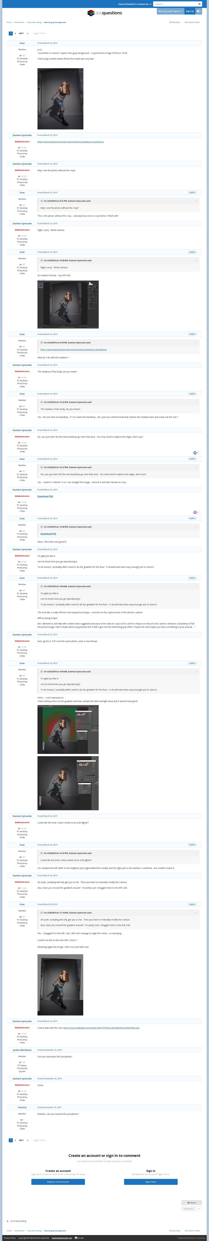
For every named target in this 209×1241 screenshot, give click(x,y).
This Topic (188, 4)
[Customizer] (199, 11)
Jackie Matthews (22, 1050)
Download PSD (45, 496)
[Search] (199, 4)
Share (192, 1202)
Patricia (22, 1107)
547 (23, 55)
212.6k (23, 147)
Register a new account (58, 1181)
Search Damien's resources (133, 4)
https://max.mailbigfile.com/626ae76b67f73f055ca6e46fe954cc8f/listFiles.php (101, 1027)
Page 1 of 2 (39, 33)
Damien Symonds (22, 135)
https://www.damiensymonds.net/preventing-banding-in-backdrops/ (70, 141)
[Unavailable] (60, 98)
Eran (22, 43)
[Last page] (28, 33)
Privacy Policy (9, 1238)
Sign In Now (150, 1181)
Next (21, 33)
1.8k (23, 1062)
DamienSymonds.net (62, 1238)
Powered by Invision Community (191, 1238)
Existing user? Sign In (169, 11)
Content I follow (193, 22)
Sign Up (190, 11)
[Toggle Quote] (42, 201)
